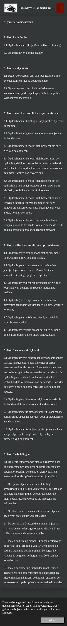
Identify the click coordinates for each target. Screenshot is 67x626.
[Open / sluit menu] (60, 8)
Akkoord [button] (52, 620)
